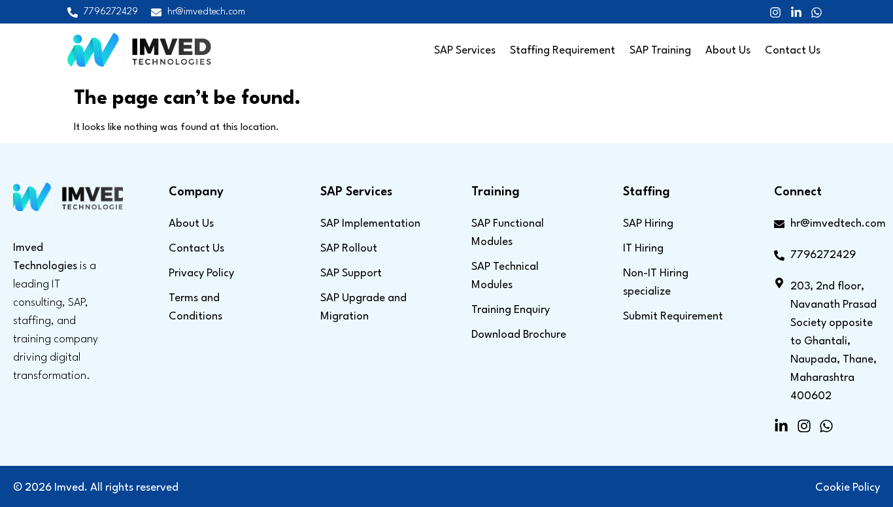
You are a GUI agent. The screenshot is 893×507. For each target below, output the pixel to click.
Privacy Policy (201, 273)
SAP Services (465, 50)
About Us (727, 50)
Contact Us (792, 50)
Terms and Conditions (195, 307)
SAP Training (660, 50)
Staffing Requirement (562, 50)
